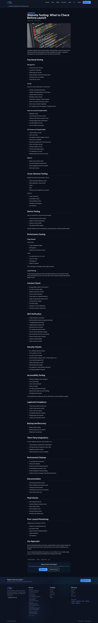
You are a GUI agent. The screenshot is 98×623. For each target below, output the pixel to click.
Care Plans (73, 592)
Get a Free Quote (85, 580)
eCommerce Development (34, 590)
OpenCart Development (33, 592)
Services (47, 2)
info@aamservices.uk (12, 597)
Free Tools (63, 2)
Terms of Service (87, 621)
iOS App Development (33, 603)
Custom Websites (32, 595)
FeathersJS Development (34, 600)
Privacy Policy (80, 621)
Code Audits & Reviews (33, 613)
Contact (79, 2)
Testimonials (52, 594)
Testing (38, 559)
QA (49, 559)
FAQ (72, 594)
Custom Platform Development (34, 596)
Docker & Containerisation (34, 609)
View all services (32, 615)
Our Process (52, 592)
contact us (29, 553)
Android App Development (34, 605)
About (69, 2)
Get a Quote (86, 2)
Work (53, 2)
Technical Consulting (33, 612)
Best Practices (44, 559)
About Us (51, 589)
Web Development (31, 559)
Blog (74, 2)
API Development (32, 599)
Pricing (57, 2)
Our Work (51, 591)
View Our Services (54, 569)
